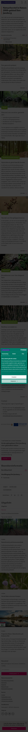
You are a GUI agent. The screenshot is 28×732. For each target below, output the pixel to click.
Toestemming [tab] (5, 353)
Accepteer (14, 377)
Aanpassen (13, 381)
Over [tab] (23, 353)
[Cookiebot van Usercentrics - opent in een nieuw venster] (20, 350)
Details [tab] (14, 353)
